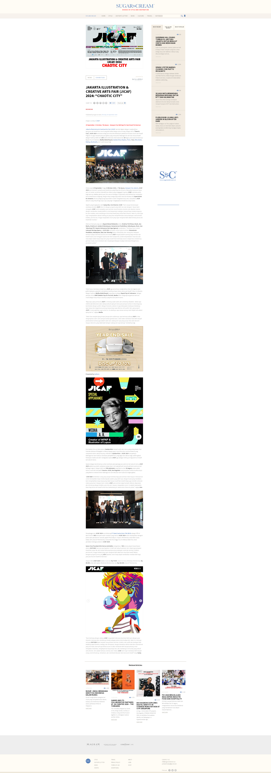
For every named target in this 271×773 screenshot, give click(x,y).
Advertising (115, 768)
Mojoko (124, 140)
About (130, 760)
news (90, 78)
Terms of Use (115, 765)
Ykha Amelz (138, 140)
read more (158, 56)
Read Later (121, 103)
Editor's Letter (122, 16)
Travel (149, 16)
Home (104, 16)
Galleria (96, 374)
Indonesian (89, 109)
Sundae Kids (117, 140)
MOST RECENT (157, 27)
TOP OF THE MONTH (168, 27)
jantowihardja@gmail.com (169, 764)
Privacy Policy (115, 762)
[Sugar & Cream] (135, 6)
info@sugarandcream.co (168, 762)
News (133, 16)
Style (111, 16)
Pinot (128, 140)
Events (96, 768)
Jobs (129, 762)
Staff (129, 765)
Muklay (88, 142)
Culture (141, 16)
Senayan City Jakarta (131, 188)
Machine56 (94, 142)
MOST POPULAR (179, 27)
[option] (93, 744)
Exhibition (100, 78)
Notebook (159, 16)
